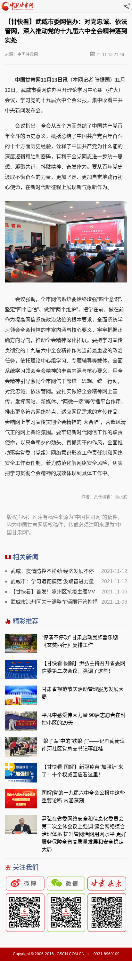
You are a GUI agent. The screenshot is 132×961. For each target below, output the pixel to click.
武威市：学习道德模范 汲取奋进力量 (52, 581)
